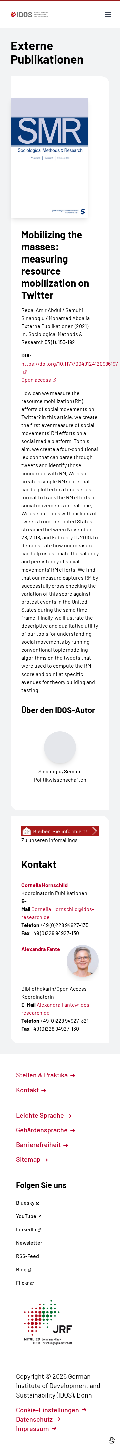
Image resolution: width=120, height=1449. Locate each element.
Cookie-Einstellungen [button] (47, 1410)
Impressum (32, 1428)
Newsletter (29, 1242)
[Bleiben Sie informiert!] (60, 831)
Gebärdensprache (42, 1130)
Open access (36, 379)
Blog (22, 1269)
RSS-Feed (27, 1256)
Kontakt (28, 1089)
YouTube (26, 1216)
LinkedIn (26, 1229)
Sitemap (29, 1159)
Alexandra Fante (40, 949)
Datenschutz (34, 1419)
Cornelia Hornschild (44, 885)
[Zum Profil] (83, 961)
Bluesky (26, 1202)
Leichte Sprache (40, 1115)
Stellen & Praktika (42, 1075)
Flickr (23, 1282)
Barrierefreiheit (39, 1144)
